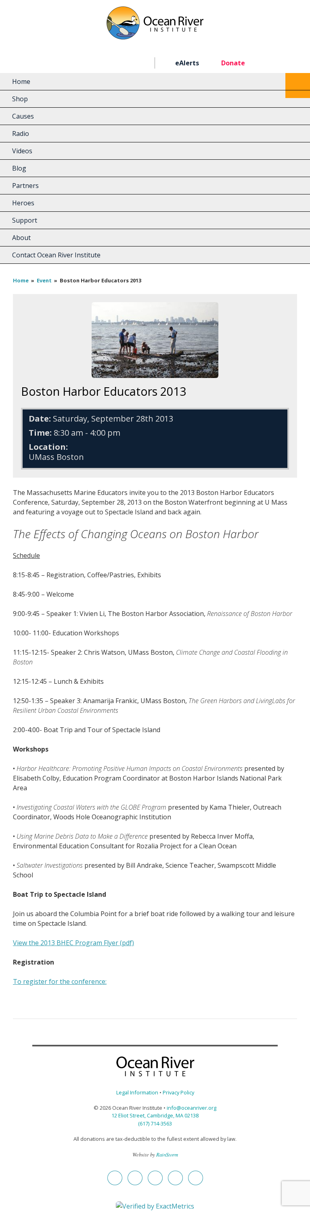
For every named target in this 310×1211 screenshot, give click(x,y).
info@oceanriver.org (191, 1107)
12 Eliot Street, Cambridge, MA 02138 (155, 1115)
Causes (23, 116)
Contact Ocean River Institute (56, 255)
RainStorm (167, 1154)
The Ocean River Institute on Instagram (100, 63)
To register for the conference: (60, 981)
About (21, 237)
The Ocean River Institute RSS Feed (129, 63)
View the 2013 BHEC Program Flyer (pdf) (73, 942)
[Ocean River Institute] (155, 26)
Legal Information (137, 1092)
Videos (22, 150)
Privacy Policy (178, 1092)
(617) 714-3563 (155, 1123)
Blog (19, 168)
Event (44, 280)
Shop (20, 98)
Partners (25, 185)
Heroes (23, 202)
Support (24, 220)
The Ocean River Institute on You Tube (115, 63)
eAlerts (187, 62)
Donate (233, 62)
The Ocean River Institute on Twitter (86, 63)
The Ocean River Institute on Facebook (71, 63)
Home (21, 81)
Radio (20, 133)
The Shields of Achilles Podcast (144, 63)
